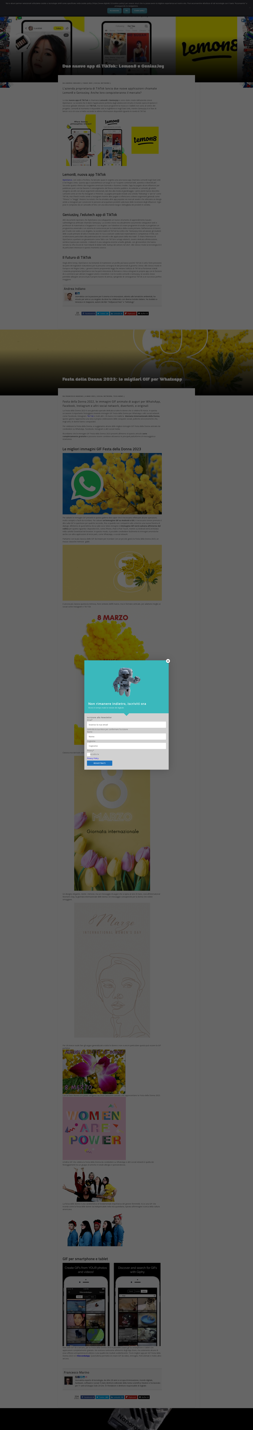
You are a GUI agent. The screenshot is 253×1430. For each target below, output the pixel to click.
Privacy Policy (93, 758)
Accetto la (94, 754)
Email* (90, 720)
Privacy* (90, 750)
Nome (89, 732)
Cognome (91, 741)
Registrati (100, 763)
